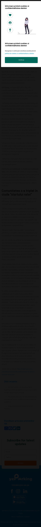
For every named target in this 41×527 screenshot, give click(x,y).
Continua (21, 60)
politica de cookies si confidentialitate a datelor (19, 53)
